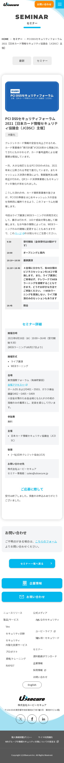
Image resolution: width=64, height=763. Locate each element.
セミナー (18, 39)
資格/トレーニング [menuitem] (16, 658)
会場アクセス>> (16, 384)
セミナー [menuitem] (38, 649)
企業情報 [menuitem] (38, 663)
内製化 (11, 134)
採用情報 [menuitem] (38, 670)
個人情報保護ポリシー (21, 737)
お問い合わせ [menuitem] (40, 677)
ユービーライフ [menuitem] (43, 631)
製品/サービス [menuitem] (11, 619)
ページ (18, 233)
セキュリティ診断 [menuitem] (15, 633)
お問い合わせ (44, 4)
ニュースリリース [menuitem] (12, 612)
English (32, 684)
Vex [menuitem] (8, 626)
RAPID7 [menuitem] (10, 665)
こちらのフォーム (46, 541)
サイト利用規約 (45, 737)
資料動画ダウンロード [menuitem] (45, 656)
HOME (5, 39)
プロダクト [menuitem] (12, 651)
